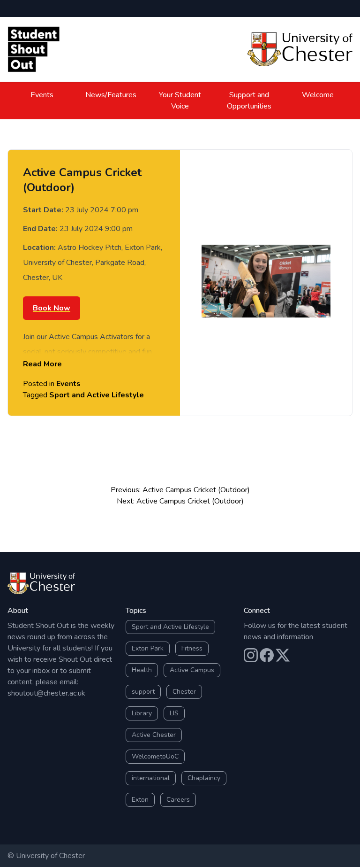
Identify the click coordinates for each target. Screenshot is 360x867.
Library (142, 713)
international (151, 778)
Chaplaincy (204, 778)
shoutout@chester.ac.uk (46, 693)
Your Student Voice (180, 100)
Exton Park (148, 648)
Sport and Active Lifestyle (96, 395)
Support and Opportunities (249, 100)
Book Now (51, 308)
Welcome (318, 95)
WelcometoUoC (155, 756)
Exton (140, 799)
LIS (174, 713)
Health (142, 670)
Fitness (191, 648)
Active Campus (192, 670)
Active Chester (154, 734)
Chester (184, 691)
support (143, 691)
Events (41, 95)
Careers (178, 799)
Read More (42, 364)
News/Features (110, 95)
